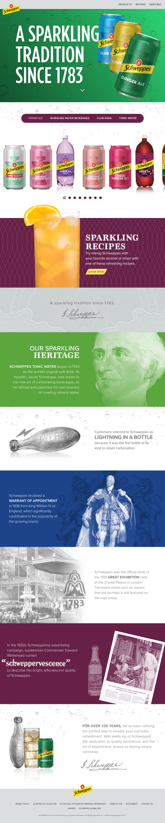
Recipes (141, 4)
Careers (71, 808)
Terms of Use (116, 804)
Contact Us (147, 804)
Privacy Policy (22, 804)
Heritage (155, 4)
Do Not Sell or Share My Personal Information (83, 804)
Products (125, 4)
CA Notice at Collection (44, 804)
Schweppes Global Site (90, 808)
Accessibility (132, 804)
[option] (23, 160)
